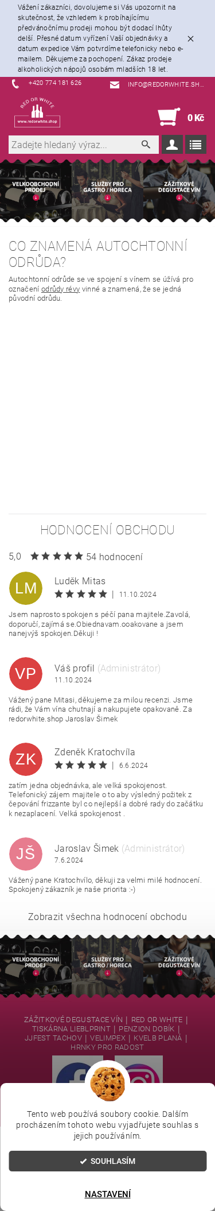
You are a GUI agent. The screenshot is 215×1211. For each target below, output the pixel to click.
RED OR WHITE (157, 1020)
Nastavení (108, 1194)
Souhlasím (113, 1161)
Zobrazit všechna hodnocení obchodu (107, 916)
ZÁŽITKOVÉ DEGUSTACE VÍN (73, 1020)
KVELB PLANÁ (158, 1038)
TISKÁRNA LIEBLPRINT (71, 1029)
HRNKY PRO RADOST (107, 1047)
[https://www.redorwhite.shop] (37, 112)
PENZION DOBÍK (146, 1029)
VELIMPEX (108, 1038)
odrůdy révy (60, 289)
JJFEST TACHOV (53, 1038)
